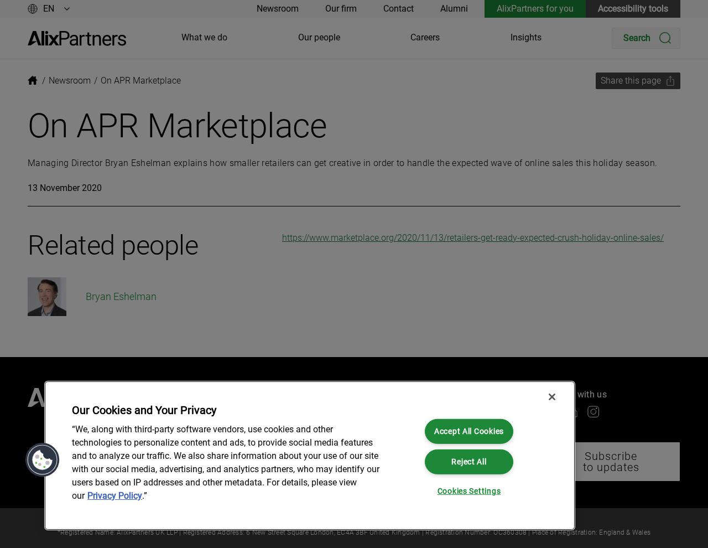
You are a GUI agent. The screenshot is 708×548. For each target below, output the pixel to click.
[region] (309, 455)
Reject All (468, 461)
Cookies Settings (469, 491)
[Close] (552, 397)
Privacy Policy (114, 495)
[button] (42, 460)
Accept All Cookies (469, 431)
